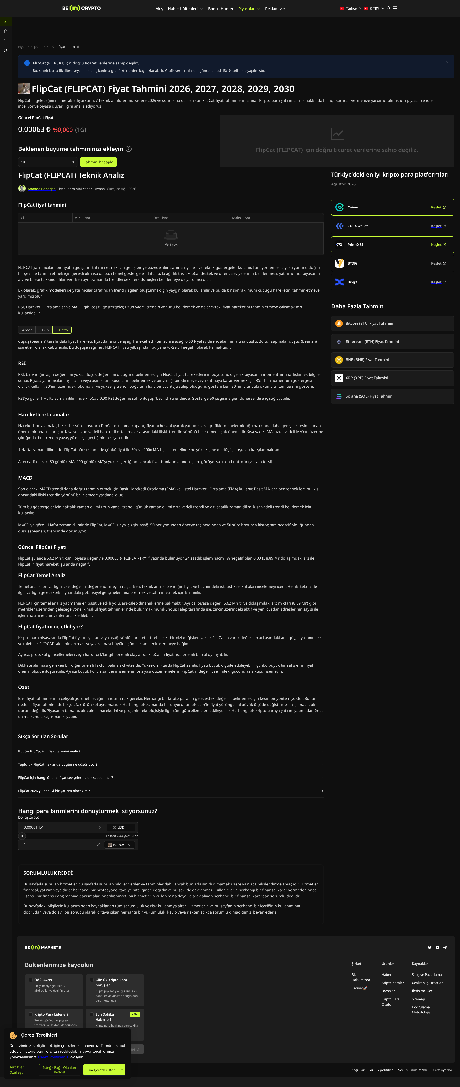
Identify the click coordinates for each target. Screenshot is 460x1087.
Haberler (389, 974)
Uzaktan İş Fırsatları (428, 982)
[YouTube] (437, 948)
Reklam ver (275, 8)
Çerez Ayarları (442, 1070)
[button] (171, 751)
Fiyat (22, 46)
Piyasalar (246, 8)
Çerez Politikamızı (53, 1057)
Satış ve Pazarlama (427, 974)
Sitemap (418, 999)
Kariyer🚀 (359, 988)
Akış (159, 8)
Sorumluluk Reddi (412, 1070)
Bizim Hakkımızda (361, 977)
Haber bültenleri (183, 8)
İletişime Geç (422, 991)
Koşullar (358, 1070)
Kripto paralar (393, 982)
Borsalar (388, 991)
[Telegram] (445, 948)
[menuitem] (6, 21)
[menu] (6, 36)
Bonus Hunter (221, 8)
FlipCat (36, 46)
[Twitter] (429, 948)
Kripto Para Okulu (391, 1001)
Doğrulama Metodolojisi (421, 1010)
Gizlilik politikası (381, 1070)
